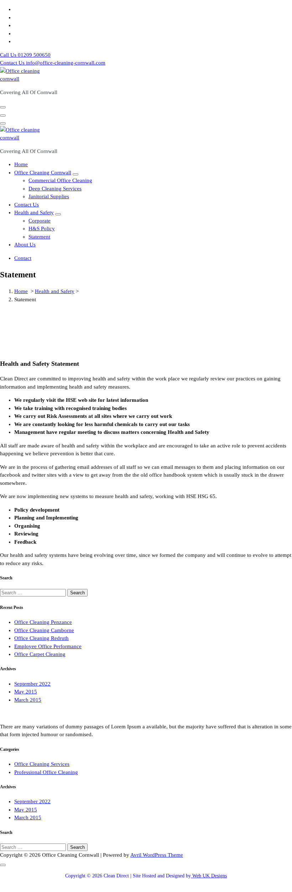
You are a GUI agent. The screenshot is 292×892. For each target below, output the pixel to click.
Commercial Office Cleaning (60, 180)
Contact (22, 258)
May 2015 (25, 691)
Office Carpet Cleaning (40, 654)
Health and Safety (34, 212)
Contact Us (26, 204)
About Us (25, 244)
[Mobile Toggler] (75, 174)
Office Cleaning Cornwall (42, 172)
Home (21, 164)
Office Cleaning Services (41, 764)
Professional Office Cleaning (46, 772)
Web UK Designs (209, 875)
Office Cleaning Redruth (41, 638)
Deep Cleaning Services (55, 188)
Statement (39, 237)
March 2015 (27, 700)
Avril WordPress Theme (156, 855)
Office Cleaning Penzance (43, 622)
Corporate (39, 221)
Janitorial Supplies (48, 196)
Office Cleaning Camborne (44, 630)
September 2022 (32, 684)
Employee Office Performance (48, 646)
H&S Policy (41, 228)
